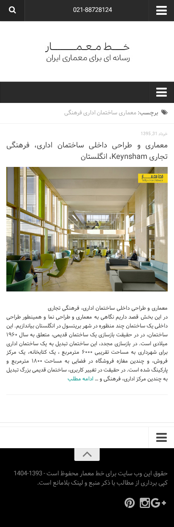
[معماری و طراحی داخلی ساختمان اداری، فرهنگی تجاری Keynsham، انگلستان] (87, 229)
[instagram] (145, 503)
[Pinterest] (130, 503)
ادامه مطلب (80, 379)
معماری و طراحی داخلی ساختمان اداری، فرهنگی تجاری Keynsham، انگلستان (87, 151)
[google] (160, 503)
